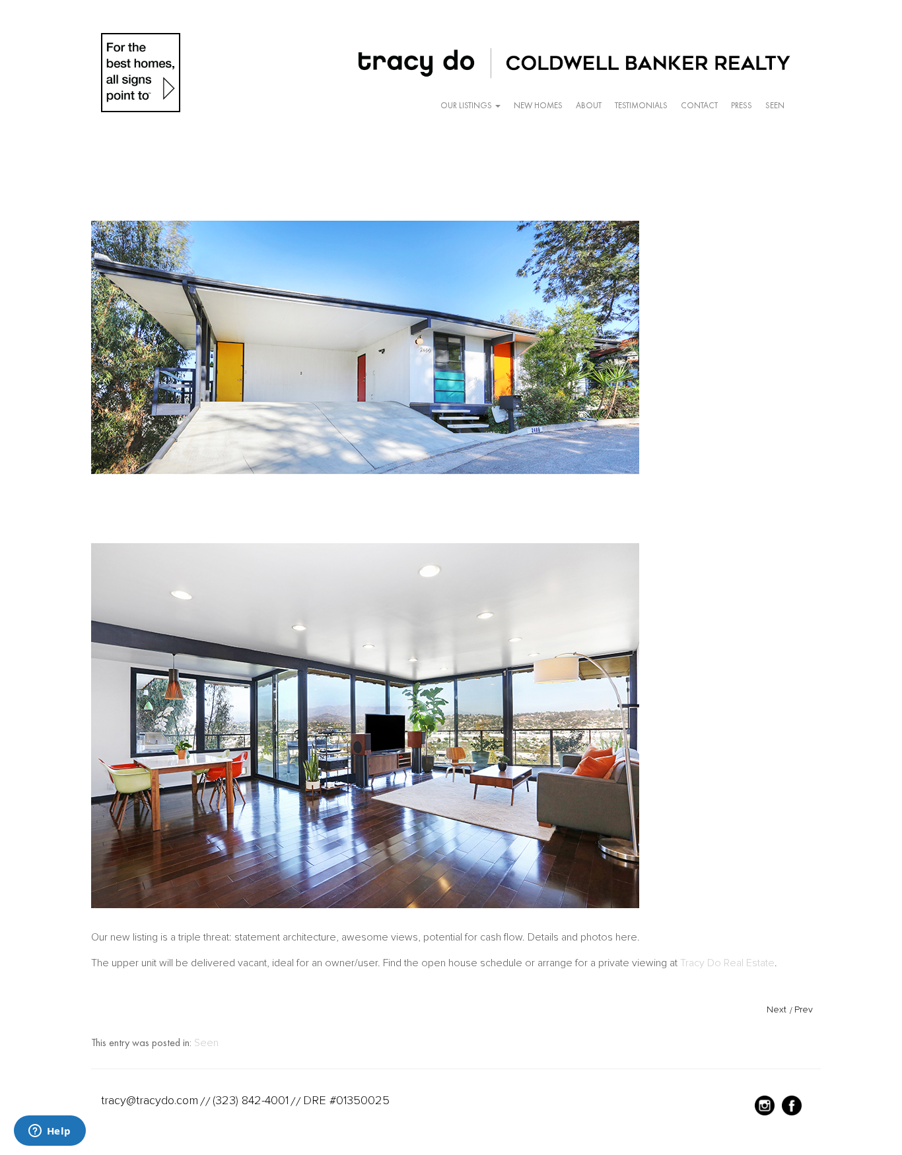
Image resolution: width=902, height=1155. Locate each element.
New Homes (538, 105)
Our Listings (467, 105)
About (589, 105)
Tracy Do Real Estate (727, 963)
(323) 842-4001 (251, 1100)
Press (741, 105)
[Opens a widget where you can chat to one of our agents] (49, 1131)
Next (776, 1009)
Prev (803, 1009)
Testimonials (641, 105)
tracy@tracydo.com (149, 1100)
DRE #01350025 (346, 1100)
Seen (774, 105)
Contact (699, 105)
